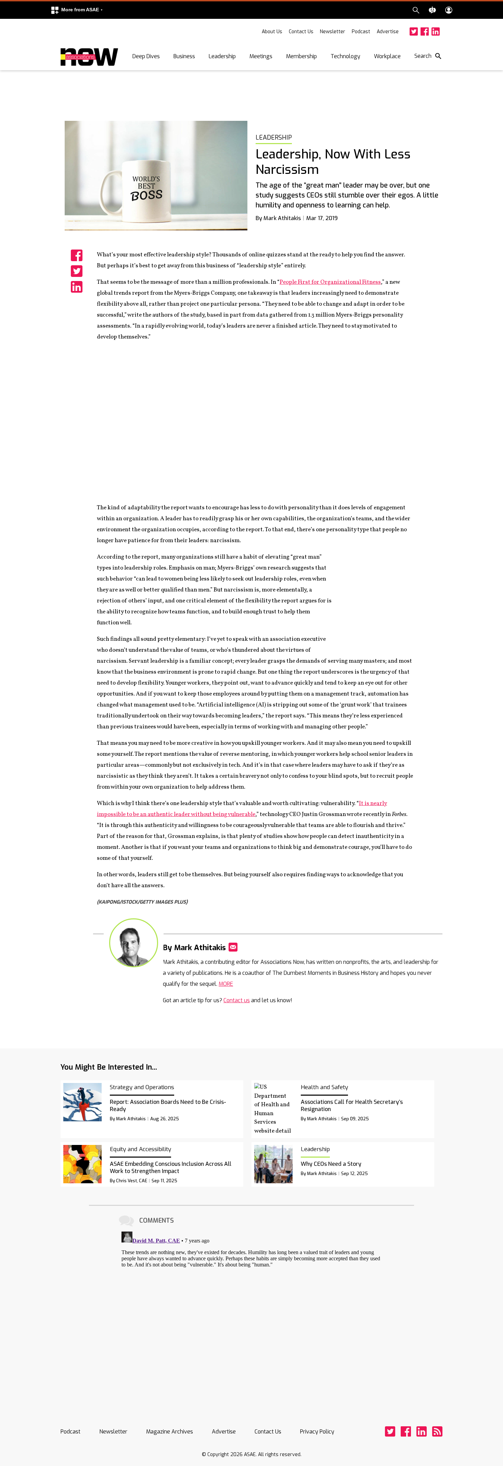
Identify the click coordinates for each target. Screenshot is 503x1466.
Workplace (387, 56)
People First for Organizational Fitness (330, 282)
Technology (345, 56)
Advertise (388, 31)
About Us (272, 31)
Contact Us (301, 31)
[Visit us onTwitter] (414, 31)
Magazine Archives (169, 1431)
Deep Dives (146, 56)
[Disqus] (251, 1314)
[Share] (76, 255)
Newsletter (332, 31)
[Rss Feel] (437, 1431)
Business (184, 56)
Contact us (236, 1000)
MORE (226, 983)
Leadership (222, 56)
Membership (301, 56)
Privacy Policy (317, 1431)
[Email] (233, 947)
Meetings (260, 56)
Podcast (361, 31)
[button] (76, 10)
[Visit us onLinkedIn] (435, 31)
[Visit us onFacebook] (425, 31)
